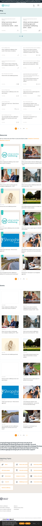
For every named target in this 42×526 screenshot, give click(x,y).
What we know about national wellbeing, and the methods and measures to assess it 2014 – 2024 (30, 51)
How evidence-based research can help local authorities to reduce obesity (30, 80)
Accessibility (16, 509)
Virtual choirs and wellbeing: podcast (10, 75)
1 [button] (19, 36)
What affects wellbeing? (5, 507)
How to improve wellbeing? (5, 510)
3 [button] (22, 36)
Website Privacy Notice (18, 507)
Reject (28, 523)
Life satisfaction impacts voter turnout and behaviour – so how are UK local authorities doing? (31, 105)
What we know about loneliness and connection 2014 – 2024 (10, 24)
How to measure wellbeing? (5, 509)
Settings (34, 523)
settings (12, 524)
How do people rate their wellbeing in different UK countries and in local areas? (10, 118)
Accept (22, 523)
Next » (26, 128)
